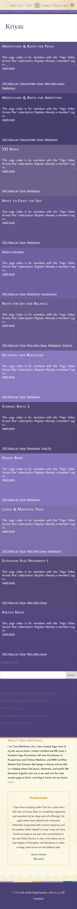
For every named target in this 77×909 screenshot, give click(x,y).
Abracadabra (13, 252)
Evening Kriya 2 (16, 406)
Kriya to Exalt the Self (22, 200)
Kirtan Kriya (13, 612)
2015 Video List (10, 83)
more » (11, 782)
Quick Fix (67, 345)
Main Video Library (54, 83)
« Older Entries (9, 662)
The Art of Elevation (12, 708)
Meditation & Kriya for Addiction (32, 97)
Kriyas (40, 83)
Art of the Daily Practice (34, 892)
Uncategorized (48, 294)
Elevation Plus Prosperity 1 (25, 560)
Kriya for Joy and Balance (25, 303)
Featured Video (28, 83)
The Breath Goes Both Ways (17, 723)
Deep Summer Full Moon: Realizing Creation (27, 693)
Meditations (8, 88)
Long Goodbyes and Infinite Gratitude (23, 716)
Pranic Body (12, 458)
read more (8, 68)
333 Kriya (10, 149)
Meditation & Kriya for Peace (28, 46)
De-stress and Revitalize (23, 355)
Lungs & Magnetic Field (23, 509)
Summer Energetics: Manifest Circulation (25, 701)
